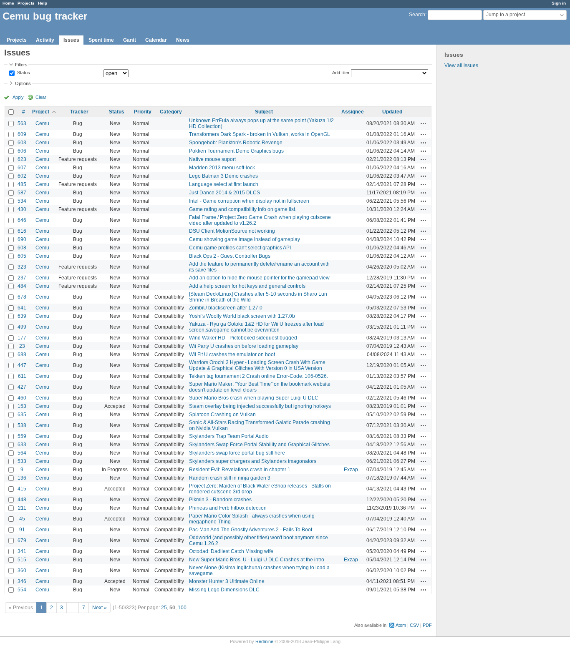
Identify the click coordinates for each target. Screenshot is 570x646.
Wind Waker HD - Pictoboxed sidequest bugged (243, 338)
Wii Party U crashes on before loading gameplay (243, 346)
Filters (21, 64)
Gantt (129, 40)
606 (22, 151)
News (182, 40)
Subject (264, 112)
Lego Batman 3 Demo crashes (223, 176)
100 (182, 608)
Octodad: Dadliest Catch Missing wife (231, 551)
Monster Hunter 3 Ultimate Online (227, 581)
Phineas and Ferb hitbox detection (228, 508)
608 (22, 248)
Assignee (352, 112)
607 (22, 168)
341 (22, 551)
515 (22, 560)
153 (22, 406)
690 (22, 239)
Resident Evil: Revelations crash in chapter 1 (239, 470)
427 (22, 387)
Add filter (341, 72)
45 (22, 519)
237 (22, 278)
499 (22, 327)
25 (164, 608)
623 (22, 159)
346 (22, 581)
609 (22, 134)
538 (22, 425)
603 (22, 143)
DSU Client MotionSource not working (232, 231)
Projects (26, 3)
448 (22, 500)
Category (171, 112)
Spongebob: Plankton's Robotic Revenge (235, 143)
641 (22, 308)
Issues (71, 40)
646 (22, 220)
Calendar (156, 40)
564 (22, 453)
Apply (18, 97)
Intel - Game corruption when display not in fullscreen (249, 201)
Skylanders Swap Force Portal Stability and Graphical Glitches (259, 444)
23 (22, 346)
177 (22, 338)
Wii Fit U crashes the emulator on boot (232, 354)
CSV (414, 625)
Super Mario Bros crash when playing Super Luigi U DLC (253, 398)
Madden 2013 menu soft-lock (222, 168)
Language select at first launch (223, 184)
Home (8, 3)
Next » (99, 608)
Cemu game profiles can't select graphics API (240, 248)
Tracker (79, 112)
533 (22, 461)
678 (22, 297)
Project (40, 112)
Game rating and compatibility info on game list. (242, 209)
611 (22, 376)
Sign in (559, 3)
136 (22, 478)
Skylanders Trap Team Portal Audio (229, 436)
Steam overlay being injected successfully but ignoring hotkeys (260, 406)
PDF (427, 625)
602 (22, 176)
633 (22, 444)
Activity (45, 40)
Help (42, 3)
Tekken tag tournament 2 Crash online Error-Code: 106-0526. (258, 376)
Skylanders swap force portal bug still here (237, 453)
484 (22, 286)
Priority (142, 112)
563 (22, 123)
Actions (423, 123)
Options (23, 83)
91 (22, 530)
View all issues (461, 65)
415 (22, 489)
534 (22, 201)
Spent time (101, 40)
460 (22, 398)
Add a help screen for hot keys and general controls (247, 286)
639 (22, 316)
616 (22, 231)
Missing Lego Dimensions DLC (224, 590)
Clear (40, 97)
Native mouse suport (212, 159)
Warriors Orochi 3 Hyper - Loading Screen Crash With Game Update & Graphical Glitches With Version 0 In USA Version (257, 365)
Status (23, 72)
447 (22, 365)
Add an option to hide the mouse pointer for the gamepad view (259, 278)
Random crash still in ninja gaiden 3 (229, 478)
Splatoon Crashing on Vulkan (222, 414)
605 (22, 256)
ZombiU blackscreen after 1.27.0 (225, 308)
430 (22, 209)
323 (22, 267)
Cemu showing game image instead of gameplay (244, 239)
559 (22, 436)
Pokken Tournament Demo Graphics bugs (236, 151)
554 (22, 590)
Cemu (42, 123)
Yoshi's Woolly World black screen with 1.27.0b (242, 316)
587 (22, 193)
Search (417, 15)
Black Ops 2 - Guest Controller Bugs (229, 256)
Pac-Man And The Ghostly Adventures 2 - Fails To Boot (250, 530)
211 (22, 508)
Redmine (264, 641)
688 (22, 354)
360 (22, 570)
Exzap (351, 470)
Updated (392, 112)
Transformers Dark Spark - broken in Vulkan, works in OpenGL (259, 134)
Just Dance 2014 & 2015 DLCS (224, 193)
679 (22, 540)
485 (22, 184)
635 (22, 414)
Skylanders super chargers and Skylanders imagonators (252, 461)
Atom (401, 625)
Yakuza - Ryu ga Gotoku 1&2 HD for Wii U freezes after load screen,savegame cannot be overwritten (256, 327)
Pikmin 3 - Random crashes (220, 500)
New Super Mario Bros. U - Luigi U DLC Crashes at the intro (256, 560)
